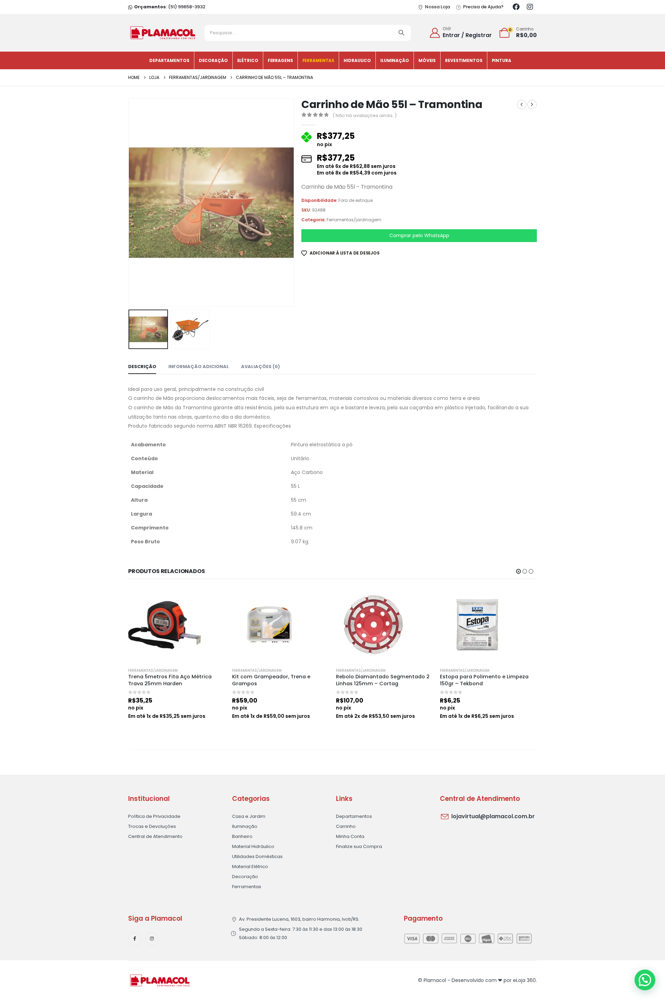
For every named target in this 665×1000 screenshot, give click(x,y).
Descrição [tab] (142, 366)
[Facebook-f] (134, 938)
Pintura (501, 60)
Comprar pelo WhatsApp (419, 235)
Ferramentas (318, 60)
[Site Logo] (162, 32)
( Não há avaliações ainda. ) (364, 115)
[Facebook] (516, 7)
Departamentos (169, 60)
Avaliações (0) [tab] (260, 366)
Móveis (427, 60)
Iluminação (394, 60)
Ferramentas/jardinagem (354, 220)
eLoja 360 (524, 980)
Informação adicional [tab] (198, 366)
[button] (130, 202)
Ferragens (280, 60)
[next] (532, 104)
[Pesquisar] (401, 33)
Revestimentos (463, 60)
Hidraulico (357, 60)
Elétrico (247, 60)
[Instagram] (530, 7)
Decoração (213, 60)
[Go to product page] (176, 624)
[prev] (521, 104)
